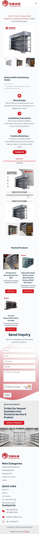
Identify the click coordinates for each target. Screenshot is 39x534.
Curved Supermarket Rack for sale (10, 318)
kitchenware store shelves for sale (11, 275)
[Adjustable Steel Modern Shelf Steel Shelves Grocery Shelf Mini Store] (28, 261)
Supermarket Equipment (21, 86)
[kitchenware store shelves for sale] (11, 261)
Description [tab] (19, 159)
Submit (7, 395)
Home (10, 16)
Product (17, 16)
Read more (11, 291)
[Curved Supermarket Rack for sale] (11, 304)
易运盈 (27, 532)
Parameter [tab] (19, 163)
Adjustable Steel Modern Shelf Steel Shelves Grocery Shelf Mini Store (28, 278)
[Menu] (36, 3)
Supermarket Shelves (20, 19)
